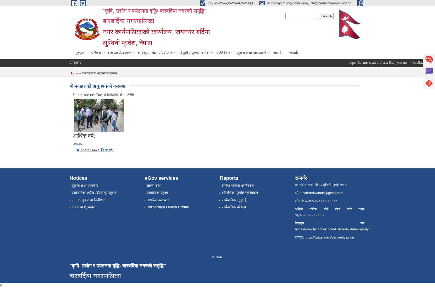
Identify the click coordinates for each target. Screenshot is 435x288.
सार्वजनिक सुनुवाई (234, 200)
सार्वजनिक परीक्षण (234, 207)
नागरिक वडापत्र (158, 200)
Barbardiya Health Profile (168, 207)
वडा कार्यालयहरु (119, 53)
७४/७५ (77, 144)
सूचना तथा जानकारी (251, 53)
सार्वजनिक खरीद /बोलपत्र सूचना (94, 193)
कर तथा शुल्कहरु (83, 207)
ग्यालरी (277, 53)
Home (74, 73)
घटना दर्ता (154, 186)
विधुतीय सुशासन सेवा (194, 53)
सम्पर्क (293, 53)
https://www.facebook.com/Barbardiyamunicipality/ (332, 229)
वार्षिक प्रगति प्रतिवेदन (238, 186)
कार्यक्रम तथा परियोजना (155, 53)
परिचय (96, 53)
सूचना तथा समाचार (85, 186)
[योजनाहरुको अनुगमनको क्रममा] (99, 115)
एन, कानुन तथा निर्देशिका (89, 200)
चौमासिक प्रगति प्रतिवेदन (240, 193)
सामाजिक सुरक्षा (157, 193)
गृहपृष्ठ (80, 53)
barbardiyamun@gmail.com (322, 193)
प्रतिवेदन (223, 53)
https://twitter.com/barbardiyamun (329, 237)
